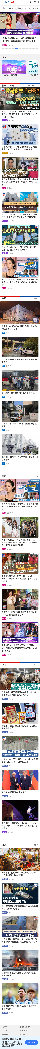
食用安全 (4, 153)
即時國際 (4, 879)
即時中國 (4, 698)
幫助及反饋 (23, 1031)
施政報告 (19, 8)
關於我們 (4, 1031)
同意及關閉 (31, 1042)
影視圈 (4, 188)
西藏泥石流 (27, 8)
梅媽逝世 (11, 8)
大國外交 (4, 796)
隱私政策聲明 (6, 1034)
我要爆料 (23, 1034)
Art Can (4, 832)
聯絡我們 (4, 1027)
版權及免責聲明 (25, 1027)
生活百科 (5, 45)
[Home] (9, 2)
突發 (3, 332)
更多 (35, 298)
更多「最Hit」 (32, 85)
